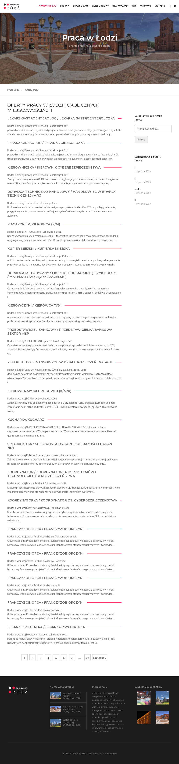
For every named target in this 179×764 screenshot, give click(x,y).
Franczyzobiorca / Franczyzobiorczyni (45, 529)
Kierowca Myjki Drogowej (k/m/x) (39, 391)
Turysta (145, 6)
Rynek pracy (100, 6)
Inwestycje (120, 6)
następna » (99, 658)
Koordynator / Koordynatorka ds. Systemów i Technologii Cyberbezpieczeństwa (51, 474)
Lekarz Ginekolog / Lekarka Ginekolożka (46, 143)
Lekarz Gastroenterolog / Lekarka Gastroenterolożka (61, 118)
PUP (134, 6)
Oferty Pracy (47, 6)
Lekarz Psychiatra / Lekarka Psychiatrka (46, 627)
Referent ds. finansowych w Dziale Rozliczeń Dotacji (59, 362)
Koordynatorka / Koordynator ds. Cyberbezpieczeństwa (62, 500)
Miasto (64, 6)
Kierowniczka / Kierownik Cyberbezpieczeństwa (54, 167)
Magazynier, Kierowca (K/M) (33, 224)
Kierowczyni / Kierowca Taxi (34, 305)
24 (87, 658)
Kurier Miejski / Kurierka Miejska (38, 249)
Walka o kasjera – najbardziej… (71, 721)
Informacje (80, 6)
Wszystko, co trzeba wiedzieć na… (73, 707)
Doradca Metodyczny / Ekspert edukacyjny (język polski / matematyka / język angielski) (62, 275)
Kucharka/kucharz (25, 420)
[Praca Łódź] (11, 6)
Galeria (160, 6)
